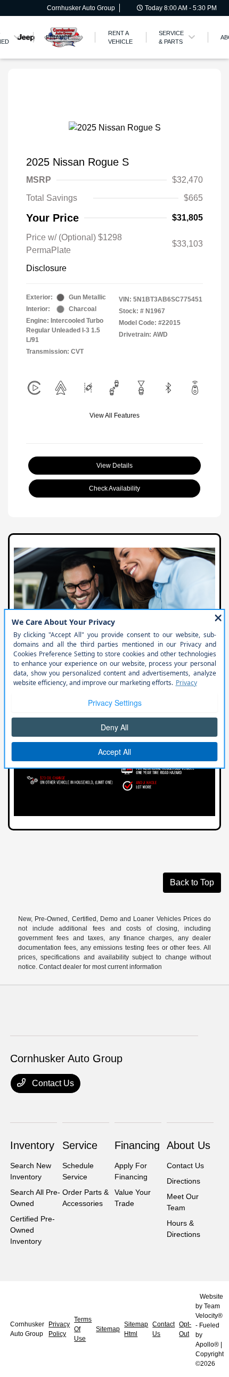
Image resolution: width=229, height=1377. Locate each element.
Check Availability (114, 488)
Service (79, 1145)
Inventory (32, 1145)
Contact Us (52, 1083)
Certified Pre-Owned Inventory (32, 1230)
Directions (183, 1181)
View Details (114, 465)
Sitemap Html (136, 1329)
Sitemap (108, 1329)
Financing (137, 1145)
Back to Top (192, 882)
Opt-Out (185, 1329)
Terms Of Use (83, 1329)
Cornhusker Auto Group (27, 1329)
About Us (188, 1145)
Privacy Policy (59, 1329)
